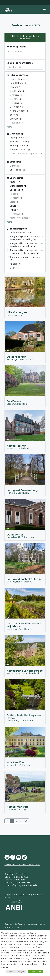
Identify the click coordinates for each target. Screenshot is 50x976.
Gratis (14, 166)
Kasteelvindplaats (20, 218)
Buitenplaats (18, 186)
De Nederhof (15, 534)
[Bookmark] (8, 306)
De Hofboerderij (17, 356)
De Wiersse (14, 401)
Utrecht (15, 87)
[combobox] (21, 51)
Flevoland (16, 123)
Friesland (16, 103)
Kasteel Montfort (17, 806)
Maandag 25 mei (20, 149)
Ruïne (14, 210)
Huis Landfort (15, 762)
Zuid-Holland (18, 83)
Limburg (15, 119)
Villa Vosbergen (17, 312)
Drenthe (15, 99)
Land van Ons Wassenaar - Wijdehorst (24, 625)
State (14, 202)
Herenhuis (16, 214)
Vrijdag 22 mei (18, 138)
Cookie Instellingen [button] (16, 971)
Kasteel (15, 182)
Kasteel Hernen (17, 445)
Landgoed (16, 190)
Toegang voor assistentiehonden (26, 258)
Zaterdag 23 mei (19, 141)
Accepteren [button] (35, 971)
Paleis (14, 194)
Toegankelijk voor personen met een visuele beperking (26, 245)
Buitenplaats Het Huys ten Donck (24, 716)
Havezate (16, 198)
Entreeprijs (17, 170)
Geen (14, 268)
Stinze (14, 206)
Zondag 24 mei (19, 145)
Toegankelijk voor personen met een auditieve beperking (26, 251)
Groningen (16, 107)
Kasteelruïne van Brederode (25, 670)
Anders (15, 264)
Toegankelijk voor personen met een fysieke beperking (26, 238)
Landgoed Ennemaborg (22, 490)
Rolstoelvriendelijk (20, 232)
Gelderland (17, 91)
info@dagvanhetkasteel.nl (24, 885)
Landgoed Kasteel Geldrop (24, 579)
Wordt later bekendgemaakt (26, 153)
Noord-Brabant (19, 111)
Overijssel (16, 95)
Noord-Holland (18, 79)
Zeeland (15, 115)
